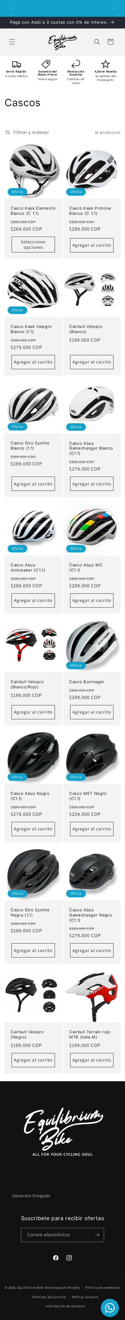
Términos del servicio (49, 1297)
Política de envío (85, 1297)
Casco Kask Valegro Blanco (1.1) (31, 329)
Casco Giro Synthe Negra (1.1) (30, 912)
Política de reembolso (102, 1287)
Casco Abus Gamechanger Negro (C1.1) (90, 915)
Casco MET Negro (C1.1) (88, 796)
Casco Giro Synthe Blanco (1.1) (30, 446)
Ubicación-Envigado (31, 1195)
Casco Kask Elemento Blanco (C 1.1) (33, 211)
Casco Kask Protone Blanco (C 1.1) (90, 211)
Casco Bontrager (86, 681)
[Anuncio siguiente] (113, 8)
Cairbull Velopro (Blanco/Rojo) (27, 684)
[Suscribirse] (97, 1235)
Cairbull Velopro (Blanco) (86, 329)
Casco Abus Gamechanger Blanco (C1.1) (91, 448)
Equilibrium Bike (30, 1287)
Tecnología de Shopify (62, 1287)
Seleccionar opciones (33, 244)
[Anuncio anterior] (11, 8)
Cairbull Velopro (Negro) (27, 1034)
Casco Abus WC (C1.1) (86, 567)
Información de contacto (65, 1306)
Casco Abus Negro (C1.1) (30, 796)
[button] (12, 42)
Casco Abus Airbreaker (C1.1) (28, 567)
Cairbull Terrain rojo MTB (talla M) (89, 1034)
